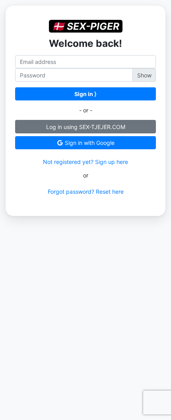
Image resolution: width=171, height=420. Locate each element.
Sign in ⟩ (85, 94)
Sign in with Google (89, 142)
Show (144, 75)
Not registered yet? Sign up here (85, 161)
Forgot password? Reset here (86, 191)
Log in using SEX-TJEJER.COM (85, 126)
